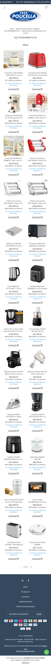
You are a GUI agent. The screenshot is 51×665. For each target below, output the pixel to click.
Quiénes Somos (25, 601)
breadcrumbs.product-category (27, 29)
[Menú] (5, 7)
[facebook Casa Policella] (28, 581)
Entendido (25, 663)
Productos (25, 592)
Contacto (25, 597)
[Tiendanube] (25, 636)
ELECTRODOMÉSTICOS (12, 31)
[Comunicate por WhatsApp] (46, 652)
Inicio (12, 29)
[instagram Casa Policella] (22, 581)
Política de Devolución (25, 606)
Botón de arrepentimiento (25, 651)
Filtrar (25, 44)
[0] (45, 7)
